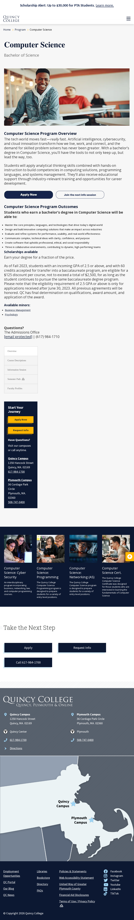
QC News (8, 895)
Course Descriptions (17, 360)
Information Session (17, 370)
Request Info (21, 430)
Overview (12, 351)
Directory (42, 884)
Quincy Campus (18, 458)
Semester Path (14, 379)
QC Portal (9, 882)
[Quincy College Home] (11, 21)
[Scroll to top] (129, 556)
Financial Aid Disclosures (74, 895)
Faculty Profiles (15, 388)
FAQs (40, 890)
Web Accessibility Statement (76, 878)
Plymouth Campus (20, 480)
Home (7, 29)
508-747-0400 (16, 502)
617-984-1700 (16, 472)
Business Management (18, 310)
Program (20, 29)
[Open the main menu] (128, 19)
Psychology (11, 314)
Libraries (42, 871)
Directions (16, 748)
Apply (28, 648)
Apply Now (21, 419)
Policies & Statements (72, 871)
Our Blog (8, 888)
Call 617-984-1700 (28, 662)
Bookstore (43, 878)
